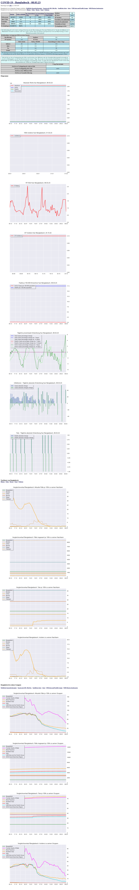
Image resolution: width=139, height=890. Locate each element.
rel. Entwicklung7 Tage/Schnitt (49, 14)
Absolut (12, 14)
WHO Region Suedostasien (96, 8)
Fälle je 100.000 (21, 14)
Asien (69, 8)
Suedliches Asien (62, 8)
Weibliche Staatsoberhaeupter (34, 8)
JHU (10, 5)
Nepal (42, 10)
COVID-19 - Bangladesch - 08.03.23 (21, 2)
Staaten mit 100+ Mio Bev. (50, 8)
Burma (38, 10)
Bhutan (29, 10)
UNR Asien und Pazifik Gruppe (80, 8)
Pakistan (47, 10)
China (33, 10)
